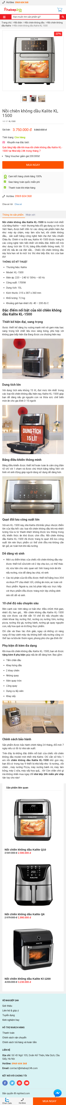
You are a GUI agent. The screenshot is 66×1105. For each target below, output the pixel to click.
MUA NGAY (33, 164)
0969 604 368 (21, 2)
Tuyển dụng (8, 1015)
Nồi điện (18, 22)
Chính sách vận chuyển (14, 1037)
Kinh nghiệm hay (10, 1020)
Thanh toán (8, 1032)
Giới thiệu (7, 1005)
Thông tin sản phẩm (12, 214)
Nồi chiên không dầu (35, 22)
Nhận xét (30, 214)
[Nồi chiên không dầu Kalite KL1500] (33, 60)
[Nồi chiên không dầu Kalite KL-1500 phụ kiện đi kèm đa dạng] (42, 98)
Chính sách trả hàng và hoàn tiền (19, 1042)
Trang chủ (7, 22)
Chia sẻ (18, 204)
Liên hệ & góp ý (10, 1010)
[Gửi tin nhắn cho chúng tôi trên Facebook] (58, 1093)
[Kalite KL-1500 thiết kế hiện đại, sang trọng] (33, 98)
